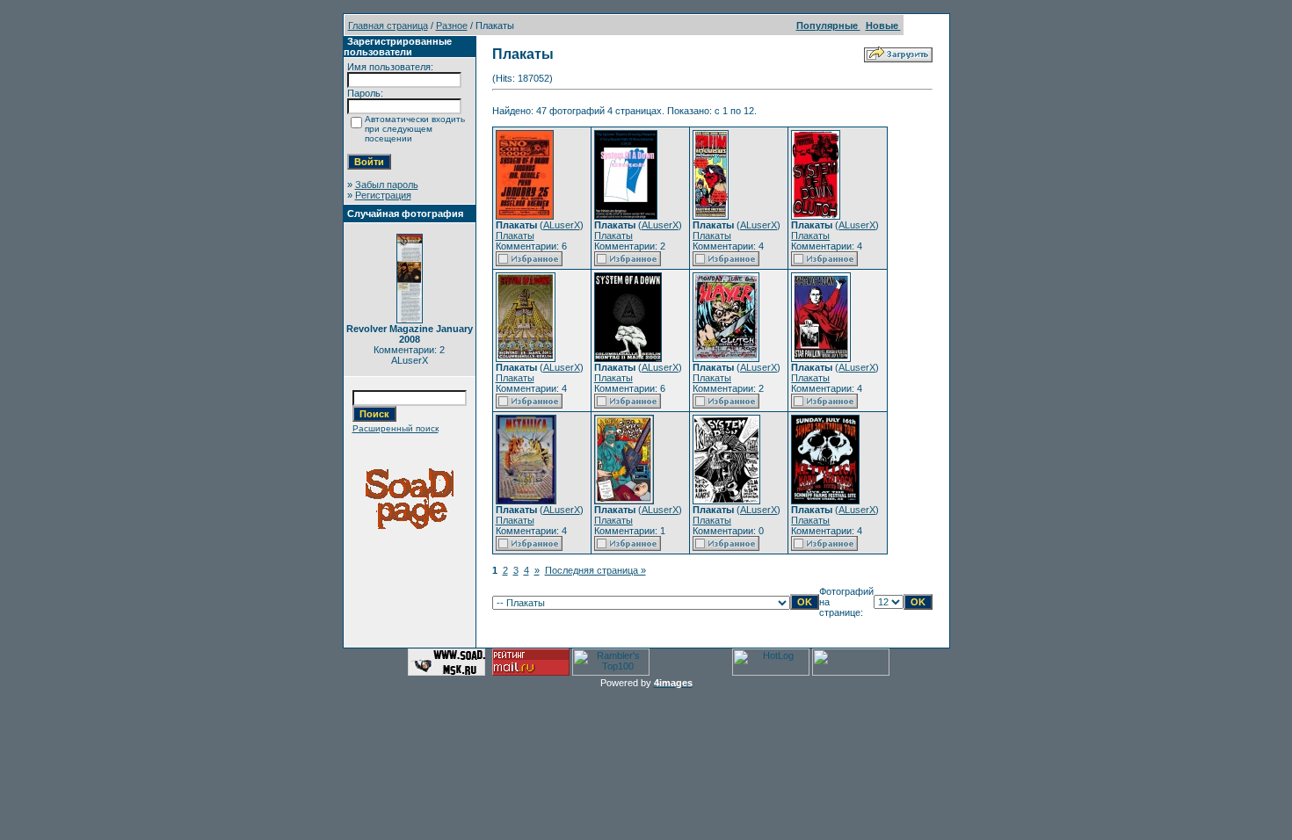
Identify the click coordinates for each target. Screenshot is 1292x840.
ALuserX (561, 225)
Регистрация (383, 195)
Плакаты (515, 235)
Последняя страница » (595, 570)
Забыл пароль (386, 184)
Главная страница (388, 25)
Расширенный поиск (395, 428)
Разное (452, 25)
